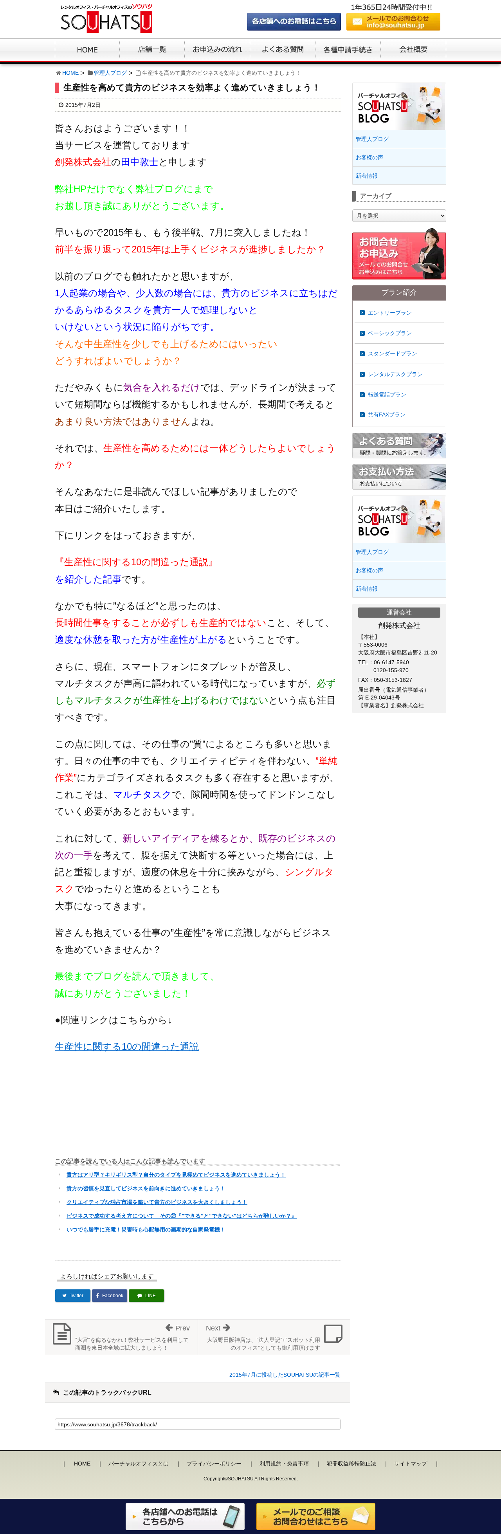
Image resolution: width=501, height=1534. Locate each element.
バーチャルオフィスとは (138, 1463)
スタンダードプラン (392, 353)
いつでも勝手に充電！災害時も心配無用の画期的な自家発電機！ (146, 1229)
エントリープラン (390, 313)
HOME (70, 73)
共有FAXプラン (386, 414)
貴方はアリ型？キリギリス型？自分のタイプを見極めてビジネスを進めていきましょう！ (176, 1175)
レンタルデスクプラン (395, 374)
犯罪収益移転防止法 (351, 1463)
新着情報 (367, 176)
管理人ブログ (110, 73)
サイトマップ (410, 1463)
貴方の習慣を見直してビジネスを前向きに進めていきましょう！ (146, 1188)
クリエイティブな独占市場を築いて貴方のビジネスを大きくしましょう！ (157, 1202)
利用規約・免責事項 (284, 1463)
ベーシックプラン (390, 333)
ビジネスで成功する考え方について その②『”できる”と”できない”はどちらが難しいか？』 (182, 1216)
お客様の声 (369, 157)
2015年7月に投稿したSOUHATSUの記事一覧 (285, 1375)
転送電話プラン (387, 394)
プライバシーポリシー (214, 1463)
